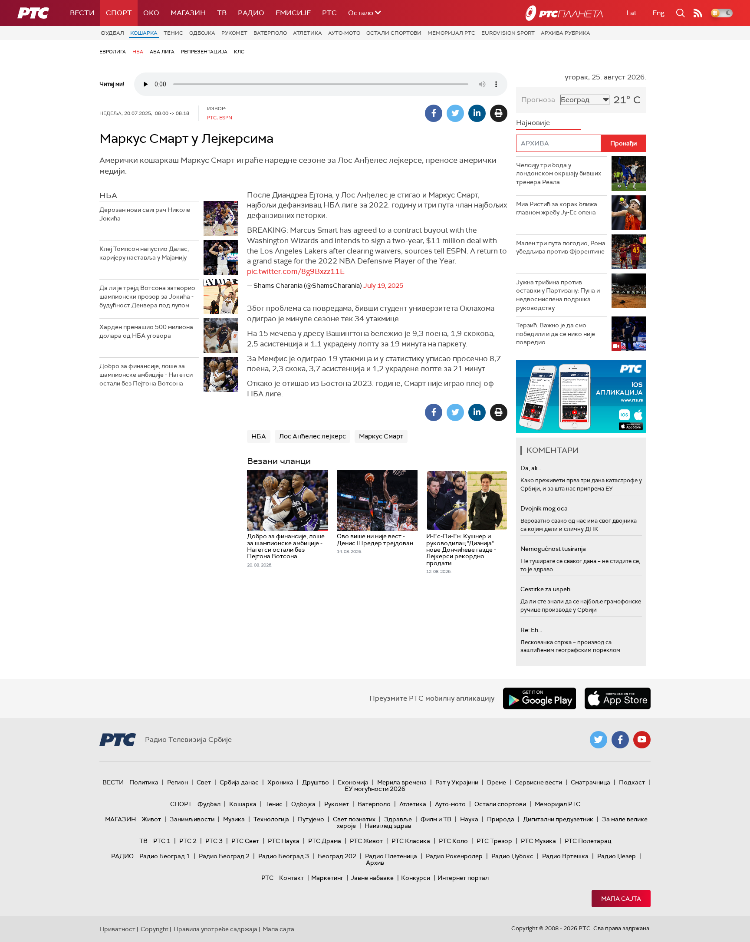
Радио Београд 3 (283, 856)
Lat (631, 12)
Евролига (112, 52)
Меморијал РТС (451, 33)
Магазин (188, 12)
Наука (469, 819)
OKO (151, 12)
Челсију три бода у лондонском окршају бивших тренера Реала (558, 173)
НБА (137, 52)
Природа (500, 819)
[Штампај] (498, 113)
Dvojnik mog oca (544, 508)
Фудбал (112, 33)
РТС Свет (245, 841)
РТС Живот (366, 841)
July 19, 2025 (383, 285)
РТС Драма (324, 841)
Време (496, 782)
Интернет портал (463, 878)
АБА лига (162, 52)
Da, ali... (530, 468)
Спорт (119, 12)
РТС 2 (188, 841)
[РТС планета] (564, 13)
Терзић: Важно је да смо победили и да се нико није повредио (555, 333)
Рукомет (234, 33)
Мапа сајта (621, 898)
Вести (82, 12)
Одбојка (202, 33)
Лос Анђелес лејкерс (312, 436)
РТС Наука (283, 841)
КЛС (239, 52)
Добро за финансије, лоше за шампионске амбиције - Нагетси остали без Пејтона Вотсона (146, 374)
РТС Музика (538, 841)
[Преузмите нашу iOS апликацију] (618, 698)
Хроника (280, 782)
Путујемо (311, 819)
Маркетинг (327, 878)
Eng (658, 12)
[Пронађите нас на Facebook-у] (620, 739)
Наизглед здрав (388, 826)
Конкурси (415, 878)
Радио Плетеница (391, 856)
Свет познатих (354, 819)
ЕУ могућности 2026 (375, 789)
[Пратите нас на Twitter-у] (598, 739)
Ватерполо (270, 33)
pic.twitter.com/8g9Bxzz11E (296, 271)
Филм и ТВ (436, 819)
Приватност (117, 929)
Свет (204, 782)
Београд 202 (337, 856)
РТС (329, 12)
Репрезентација (204, 52)
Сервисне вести (538, 782)
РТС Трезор (494, 841)
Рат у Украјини (456, 782)
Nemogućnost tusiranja (553, 549)
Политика (143, 782)
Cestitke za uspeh (545, 589)
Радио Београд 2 (224, 856)
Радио (251, 12)
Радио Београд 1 (164, 856)
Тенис (173, 33)
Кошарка (144, 33)
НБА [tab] (108, 195)
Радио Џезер (616, 856)
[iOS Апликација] (581, 396)
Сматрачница (590, 782)
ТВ (222, 12)
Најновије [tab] (533, 122)
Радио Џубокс (512, 856)
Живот (151, 819)
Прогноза (538, 99)
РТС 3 (214, 841)
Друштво (315, 782)
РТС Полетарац (588, 841)
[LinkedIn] (477, 113)
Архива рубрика (565, 33)
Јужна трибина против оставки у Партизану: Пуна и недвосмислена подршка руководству (558, 295)
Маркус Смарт (381, 436)
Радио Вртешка (565, 856)
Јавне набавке (372, 878)
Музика (234, 819)
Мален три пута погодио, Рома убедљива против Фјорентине (560, 247)
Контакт (291, 878)
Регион (177, 782)
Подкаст (632, 782)
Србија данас (239, 782)
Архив (375, 862)
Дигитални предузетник (558, 819)
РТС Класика (410, 841)
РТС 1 (162, 841)
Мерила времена (402, 782)
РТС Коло (453, 841)
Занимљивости (192, 819)
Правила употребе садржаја (215, 929)
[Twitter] (455, 113)
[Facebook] (433, 113)
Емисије (293, 12)
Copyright (154, 929)
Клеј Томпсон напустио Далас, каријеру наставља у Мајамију (144, 253)
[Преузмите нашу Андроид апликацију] (539, 698)
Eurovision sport (508, 33)
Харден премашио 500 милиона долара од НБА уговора (146, 331)
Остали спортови (393, 33)
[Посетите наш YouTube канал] (642, 739)
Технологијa (271, 819)
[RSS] (698, 13)
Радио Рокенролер (454, 856)
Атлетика (307, 33)
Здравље (398, 819)
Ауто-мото (344, 33)
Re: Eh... (531, 630)
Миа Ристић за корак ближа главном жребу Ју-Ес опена (556, 208)
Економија (353, 782)
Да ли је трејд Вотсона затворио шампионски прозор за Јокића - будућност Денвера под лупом (147, 296)
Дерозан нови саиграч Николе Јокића (144, 214)
